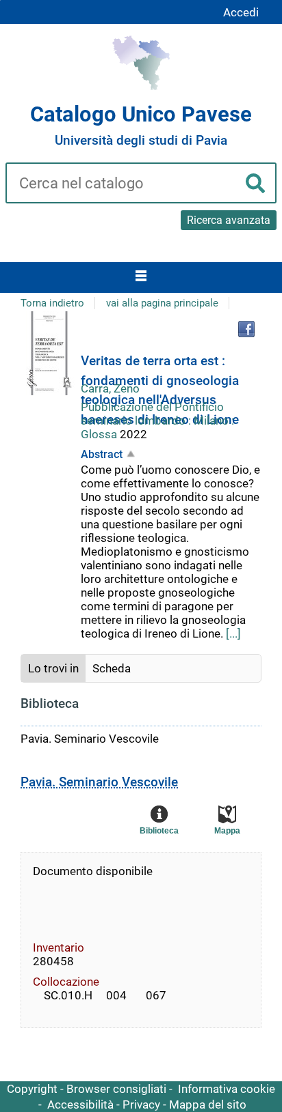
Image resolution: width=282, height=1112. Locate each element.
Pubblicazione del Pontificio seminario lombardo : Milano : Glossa (157, 420)
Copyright (32, 1089)
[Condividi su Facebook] (246, 329)
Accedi (241, 12)
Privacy (141, 1104)
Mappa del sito (207, 1104)
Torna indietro (52, 303)
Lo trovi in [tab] (53, 668)
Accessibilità (80, 1104)
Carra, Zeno (110, 388)
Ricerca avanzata (228, 220)
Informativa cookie (226, 1089)
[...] (233, 633)
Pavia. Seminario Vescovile (99, 782)
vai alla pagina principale (162, 303)
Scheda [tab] (111, 668)
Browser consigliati (116, 1089)
